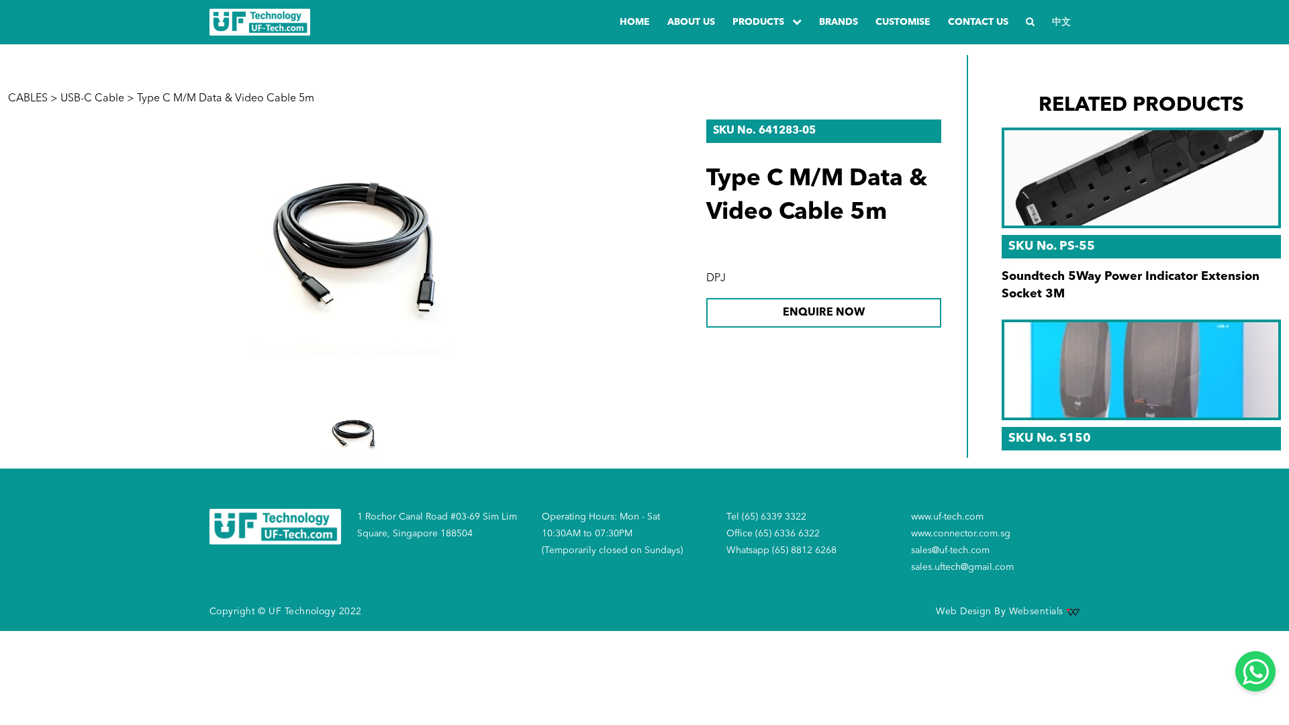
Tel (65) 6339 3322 (766, 517)
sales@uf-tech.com (950, 550)
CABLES (28, 98)
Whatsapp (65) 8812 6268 (781, 550)
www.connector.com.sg (960, 533)
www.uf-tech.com (947, 517)
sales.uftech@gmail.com (962, 567)
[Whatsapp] (1255, 671)
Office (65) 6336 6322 (773, 533)
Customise (902, 22)
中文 (1061, 22)
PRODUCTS (759, 22)
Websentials (1037, 611)
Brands (838, 22)
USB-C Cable (92, 98)
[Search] (1030, 22)
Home (635, 22)
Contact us (978, 22)
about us (691, 22)
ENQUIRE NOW (824, 312)
